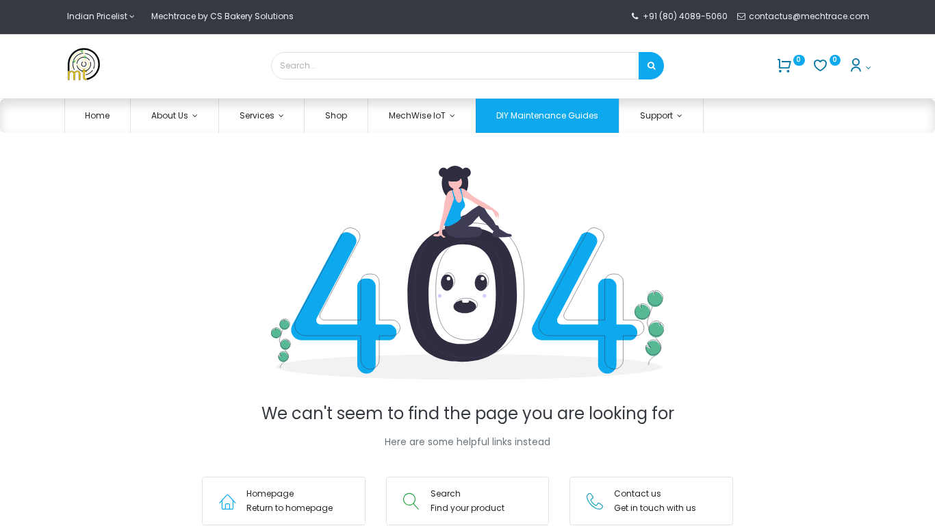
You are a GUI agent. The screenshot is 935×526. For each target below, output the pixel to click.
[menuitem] (98, 116)
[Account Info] (859, 67)
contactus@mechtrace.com (810, 16)
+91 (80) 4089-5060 (685, 16)
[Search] (651, 65)
